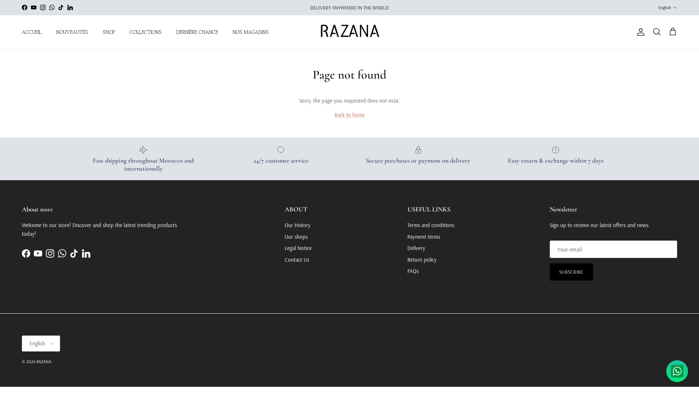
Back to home (350, 114)
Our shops (296, 236)
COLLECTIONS (146, 32)
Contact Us (297, 259)
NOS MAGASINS (251, 32)
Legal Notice (298, 248)
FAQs (413, 270)
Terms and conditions (430, 225)
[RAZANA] (350, 32)
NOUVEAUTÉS (72, 32)
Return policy (422, 259)
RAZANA (43, 361)
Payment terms (423, 236)
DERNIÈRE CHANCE (197, 32)
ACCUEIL (32, 32)
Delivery (416, 248)
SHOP (109, 32)
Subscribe (571, 272)
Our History (298, 225)
